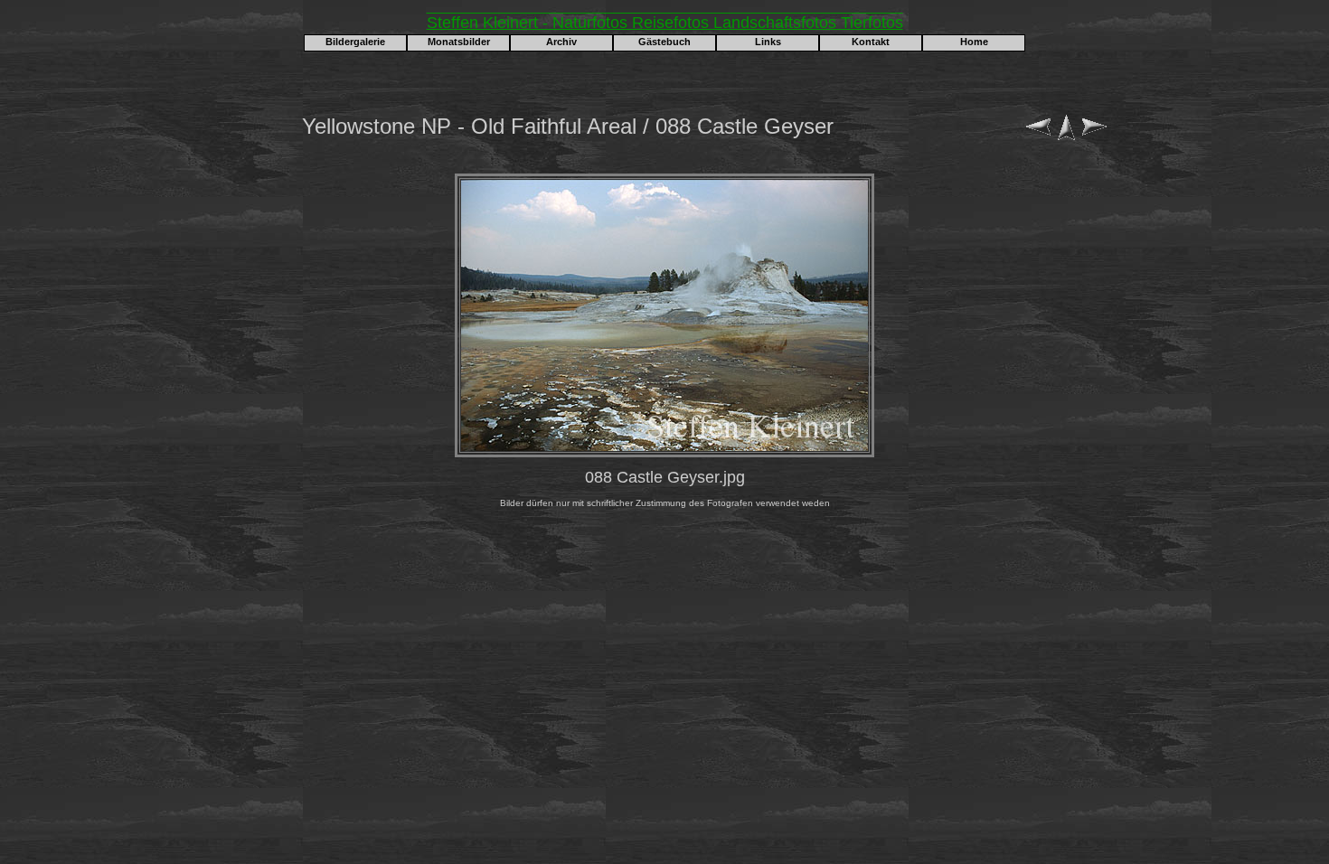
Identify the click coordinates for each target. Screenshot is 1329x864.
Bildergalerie (355, 41)
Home (974, 41)
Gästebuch (664, 41)
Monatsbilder (459, 41)
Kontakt (871, 41)
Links (768, 41)
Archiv (561, 41)
